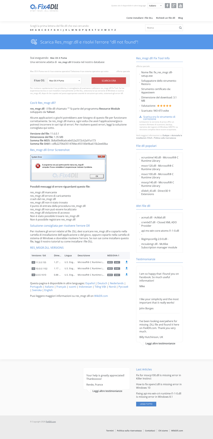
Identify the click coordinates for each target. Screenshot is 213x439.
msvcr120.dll (148, 165)
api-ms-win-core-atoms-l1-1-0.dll (160, 230)
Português (36, 286)
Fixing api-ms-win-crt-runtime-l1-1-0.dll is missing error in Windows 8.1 (158, 395)
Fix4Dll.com (51, 421)
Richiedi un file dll (165, 17)
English (48, 290)
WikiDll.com (101, 296)
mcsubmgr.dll (149, 244)
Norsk (112, 286)
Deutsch (102, 283)
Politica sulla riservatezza (165, 138)
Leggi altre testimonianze (160, 343)
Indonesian (85, 286)
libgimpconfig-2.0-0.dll (154, 239)
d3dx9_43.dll (148, 191)
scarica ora (109, 80)
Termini (110, 430)
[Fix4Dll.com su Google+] (174, 5)
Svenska (37, 290)
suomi (72, 286)
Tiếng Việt (100, 286)
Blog (180, 17)
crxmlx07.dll (148, 222)
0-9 (31, 29)
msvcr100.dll (148, 174)
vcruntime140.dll (151, 157)
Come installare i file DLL (139, 17)
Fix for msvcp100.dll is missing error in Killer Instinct (158, 377)
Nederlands (117, 283)
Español (90, 283)
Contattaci (150, 430)
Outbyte (165, 135)
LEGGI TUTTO (146, 404)
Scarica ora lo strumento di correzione (159, 118)
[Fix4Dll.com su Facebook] (167, 5)
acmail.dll (146, 217)
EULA (149, 138)
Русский (123, 286)
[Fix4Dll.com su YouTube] (180, 5)
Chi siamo (163, 430)
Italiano (49, 286)
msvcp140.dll (149, 182)
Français (61, 286)
